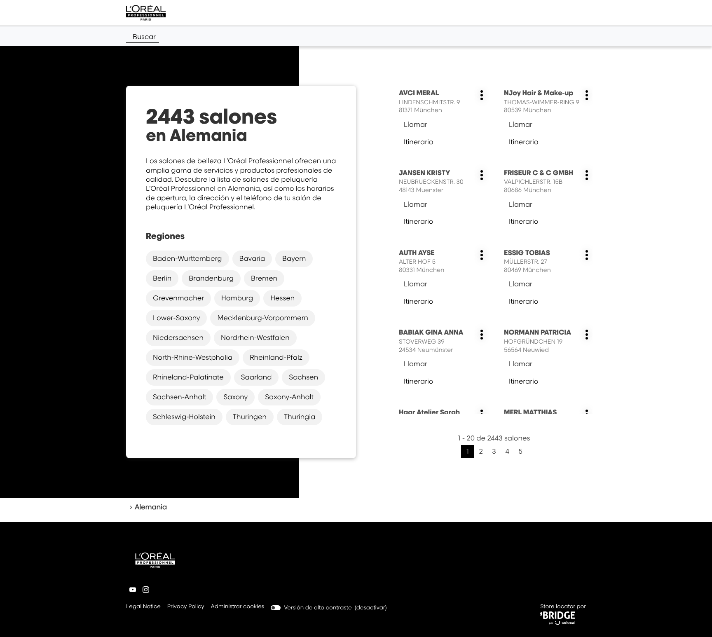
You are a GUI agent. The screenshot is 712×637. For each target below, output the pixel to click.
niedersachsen (178, 337)
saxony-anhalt (289, 397)
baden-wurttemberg (187, 258)
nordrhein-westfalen (255, 337)
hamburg (237, 298)
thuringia (299, 416)
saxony (235, 397)
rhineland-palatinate (188, 377)
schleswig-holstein (184, 416)
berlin (162, 278)
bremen (264, 278)
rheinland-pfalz (276, 357)
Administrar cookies (238, 606)
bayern (294, 258)
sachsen (303, 377)
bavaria (252, 258)
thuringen (250, 416)
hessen (282, 298)
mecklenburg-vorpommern (262, 318)
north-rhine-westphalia (192, 357)
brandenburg (211, 278)
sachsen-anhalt (179, 397)
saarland (256, 377)
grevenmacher (178, 298)
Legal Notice (143, 607)
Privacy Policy (185, 607)
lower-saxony (176, 318)
